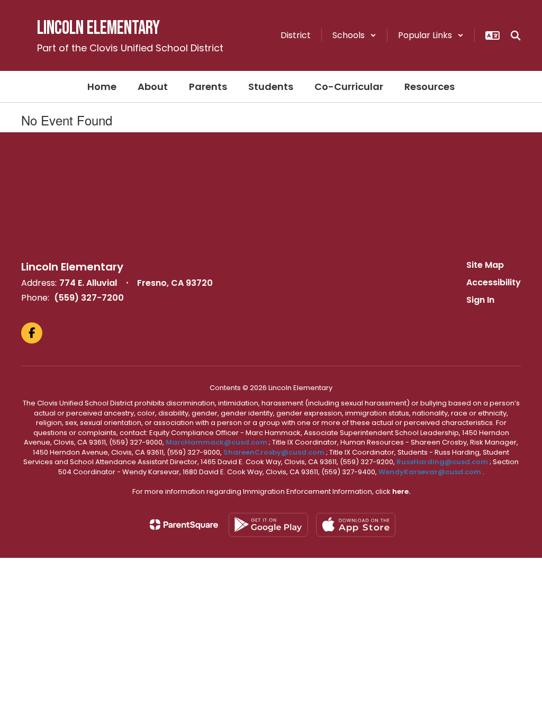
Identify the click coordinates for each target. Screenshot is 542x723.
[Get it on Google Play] (268, 525)
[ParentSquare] (184, 524)
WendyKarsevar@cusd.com (430, 472)
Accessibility (493, 282)
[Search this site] (515, 35)
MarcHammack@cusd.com (216, 442)
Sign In (480, 300)
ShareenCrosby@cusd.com (273, 452)
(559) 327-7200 (89, 298)
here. (401, 491)
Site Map (485, 265)
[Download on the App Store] (355, 525)
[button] (354, 35)
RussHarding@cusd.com (442, 462)
